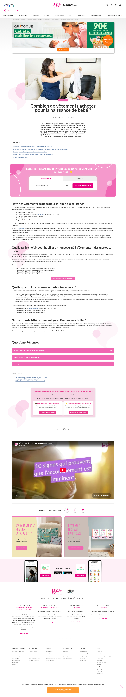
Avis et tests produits (16, 656)
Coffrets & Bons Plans (13, 10)
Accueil (15, 19)
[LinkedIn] (10, 6)
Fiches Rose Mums (15, 658)
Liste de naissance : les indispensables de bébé (31, 377)
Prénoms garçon (83, 660)
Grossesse (49, 648)
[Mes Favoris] (115, 5)
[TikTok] (13, 6)
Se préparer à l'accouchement (68, 653)
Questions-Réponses (20, 157)
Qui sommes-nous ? (96, 15)
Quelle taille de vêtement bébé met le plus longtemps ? (29, 350)
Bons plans (14, 654)
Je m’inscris (21, 548)
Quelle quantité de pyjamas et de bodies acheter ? (30, 152)
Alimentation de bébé (101, 662)
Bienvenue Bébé (66, 654)
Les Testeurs (81, 15)
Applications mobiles (99, 684)
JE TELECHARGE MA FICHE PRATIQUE (63, 278)
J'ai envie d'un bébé (33, 651)
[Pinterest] (83, 510)
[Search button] (107, 5)
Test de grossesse (32, 656)
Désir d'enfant (33, 648)
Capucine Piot (66, 117)
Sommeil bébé (100, 658)
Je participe (63, 49)
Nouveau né (99, 651)
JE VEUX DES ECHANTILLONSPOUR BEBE (63, 690)
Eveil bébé (99, 664)
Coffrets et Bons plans (18, 648)
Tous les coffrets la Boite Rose (18, 651)
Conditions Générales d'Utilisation (39, 684)
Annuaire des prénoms (84, 656)
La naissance (65, 651)
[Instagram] (7, 6)
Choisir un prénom (83, 651)
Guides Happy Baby (16, 660)
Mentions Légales (53, 684)
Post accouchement (66, 656)
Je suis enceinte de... (46, 178)
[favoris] (98, 61)
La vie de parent (100, 671)
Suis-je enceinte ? (32, 654)
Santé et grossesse (49, 653)
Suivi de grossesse (49, 651)
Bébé (98, 648)
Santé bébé (99, 654)
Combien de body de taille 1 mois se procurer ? (26, 357)
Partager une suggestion (48, 412)
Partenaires (90, 684)
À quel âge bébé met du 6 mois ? (22, 364)
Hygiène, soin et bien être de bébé (104, 656)
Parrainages (14, 664)
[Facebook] (4, 6)
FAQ (23, 684)
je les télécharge (75, 548)
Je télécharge (45, 575)
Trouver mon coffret (16, 653)
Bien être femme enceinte (51, 654)
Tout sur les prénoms (84, 654)
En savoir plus (24, 633)
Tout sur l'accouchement (67, 658)
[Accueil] (65, 5)
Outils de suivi (15, 662)
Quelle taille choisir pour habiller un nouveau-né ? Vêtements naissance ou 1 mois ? (41, 149)
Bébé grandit (99, 669)
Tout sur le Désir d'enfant (34, 660)
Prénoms (82, 648)
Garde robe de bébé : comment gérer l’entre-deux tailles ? (33, 154)
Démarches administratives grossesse (53, 658)
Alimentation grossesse (50, 656)
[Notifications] (120, 5)
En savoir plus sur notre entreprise (63, 638)
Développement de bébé (102, 653)
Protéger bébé (100, 666)
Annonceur (27, 684)
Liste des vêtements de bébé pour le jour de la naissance (32, 146)
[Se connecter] (111, 5)
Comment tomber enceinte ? (34, 653)
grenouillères (33, 308)
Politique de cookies (72, 684)
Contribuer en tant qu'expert (78, 412)
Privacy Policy (62, 684)
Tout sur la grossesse (50, 660)
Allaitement (99, 660)
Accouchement (21, 19)
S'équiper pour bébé (101, 667)
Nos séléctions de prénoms (85, 653)
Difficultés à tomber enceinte (34, 658)
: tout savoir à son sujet (37, 381)
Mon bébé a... (80, 178)
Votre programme (8, 15)
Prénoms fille (82, 658)
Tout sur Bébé (99, 673)
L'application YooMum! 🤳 (115, 15)
